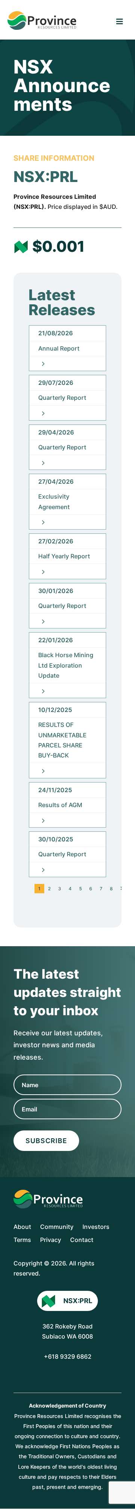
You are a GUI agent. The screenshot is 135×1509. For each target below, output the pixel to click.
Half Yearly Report (64, 556)
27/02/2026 (55, 541)
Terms (22, 1239)
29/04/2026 (56, 432)
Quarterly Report (62, 397)
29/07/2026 (55, 382)
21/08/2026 (55, 333)
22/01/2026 (55, 640)
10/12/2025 (55, 709)
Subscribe (46, 1141)
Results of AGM (60, 805)
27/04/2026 (56, 481)
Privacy (50, 1239)
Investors (96, 1226)
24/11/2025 (55, 790)
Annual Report (59, 348)
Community (57, 1226)
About (22, 1226)
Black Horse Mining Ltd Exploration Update (65, 665)
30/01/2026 (55, 590)
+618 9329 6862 (68, 1356)
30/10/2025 (55, 839)
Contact (81, 1239)
